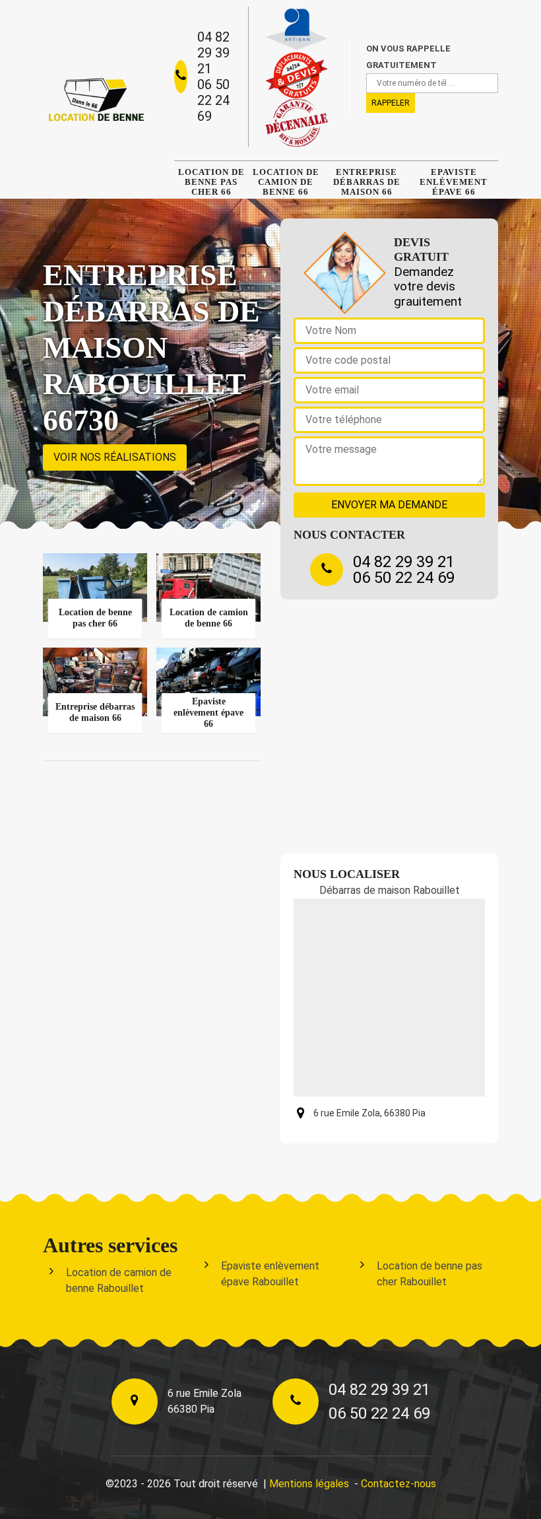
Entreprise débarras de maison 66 (366, 182)
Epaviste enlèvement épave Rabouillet (270, 1274)
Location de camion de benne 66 (286, 182)
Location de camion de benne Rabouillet (119, 1280)
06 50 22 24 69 (213, 100)
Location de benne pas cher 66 (211, 182)
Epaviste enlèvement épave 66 (454, 182)
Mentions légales (309, 1483)
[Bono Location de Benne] (95, 99)
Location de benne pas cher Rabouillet (429, 1274)
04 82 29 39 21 (213, 53)
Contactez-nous (398, 1483)
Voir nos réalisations (114, 457)
